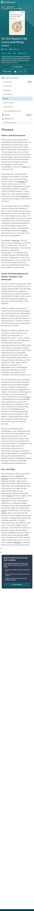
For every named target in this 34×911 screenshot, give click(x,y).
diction (9, 496)
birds (25, 230)
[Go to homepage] (8, 2)
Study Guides (10, 7)
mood (18, 476)
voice (28, 397)
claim (3, 510)
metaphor (21, 181)
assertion (16, 240)
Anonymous (5, 45)
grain (25, 167)
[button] (15, 72)
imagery (25, 196)
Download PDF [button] (18, 67)
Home (3, 7)
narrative (5, 478)
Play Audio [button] (8, 71)
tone (21, 389)
